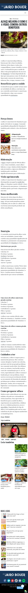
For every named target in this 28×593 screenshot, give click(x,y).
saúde (2, 439)
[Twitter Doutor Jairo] (8, 580)
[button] (20, 587)
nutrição (7, 439)
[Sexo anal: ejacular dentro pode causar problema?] (3, 521)
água (3, 163)
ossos (16, 124)
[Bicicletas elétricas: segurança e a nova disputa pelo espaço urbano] (3, 543)
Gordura (3, 256)
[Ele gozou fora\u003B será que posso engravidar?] (3, 532)
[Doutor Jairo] (14, 7)
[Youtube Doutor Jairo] (12, 580)
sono (2, 201)
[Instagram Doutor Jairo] (20, 580)
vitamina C (14, 243)
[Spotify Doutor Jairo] (23, 580)
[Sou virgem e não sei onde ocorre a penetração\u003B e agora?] (3, 560)
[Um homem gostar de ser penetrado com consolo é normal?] (3, 566)
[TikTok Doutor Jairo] (16, 580)
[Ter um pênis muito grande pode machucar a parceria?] (3, 554)
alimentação (13, 439)
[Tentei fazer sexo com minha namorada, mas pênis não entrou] (3, 549)
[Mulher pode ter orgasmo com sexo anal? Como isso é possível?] (3, 526)
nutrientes (13, 95)
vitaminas (5, 74)
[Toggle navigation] (25, 12)
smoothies (4, 407)
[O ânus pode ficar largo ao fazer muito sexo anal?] (3, 515)
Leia (10, 19)
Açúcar (3, 313)
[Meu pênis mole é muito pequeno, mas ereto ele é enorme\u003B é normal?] (3, 538)
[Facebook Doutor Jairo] (5, 580)
